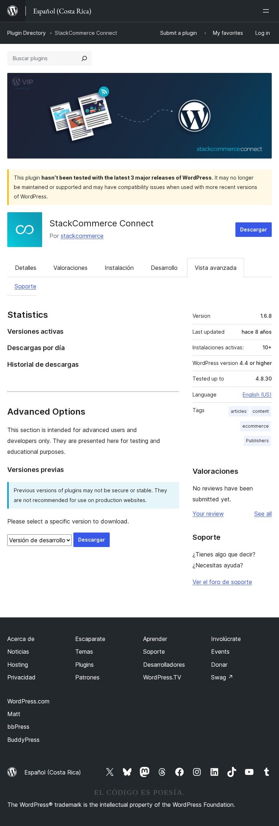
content (260, 411)
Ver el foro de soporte (222, 581)
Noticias (18, 651)
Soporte (25, 286)
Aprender (155, 638)
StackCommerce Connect (101, 223)
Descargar (253, 229)
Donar (219, 664)
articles (239, 411)
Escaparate (90, 638)
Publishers (257, 440)
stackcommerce (82, 235)
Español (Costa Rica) (52, 772)
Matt (13, 714)
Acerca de (21, 638)
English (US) (257, 394)
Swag (222, 677)
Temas (84, 651)
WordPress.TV (162, 677)
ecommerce (255, 426)
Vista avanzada (215, 267)
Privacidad (21, 677)
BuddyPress (23, 739)
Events (220, 651)
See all (263, 513)
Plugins (84, 664)
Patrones (87, 677)
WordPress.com (28, 701)
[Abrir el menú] (267, 11)
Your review (208, 513)
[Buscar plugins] (84, 58)
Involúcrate (226, 638)
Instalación (119, 267)
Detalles (25, 267)
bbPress (18, 726)
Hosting (17, 664)
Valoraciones (70, 267)
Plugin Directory (26, 33)
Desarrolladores (164, 664)
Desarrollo (164, 267)
